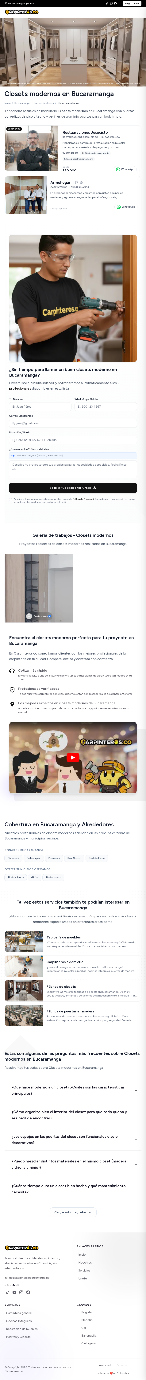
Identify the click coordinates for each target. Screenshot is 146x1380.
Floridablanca (16, 877)
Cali (83, 1328)
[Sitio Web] (81, 182)
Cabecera (13, 858)
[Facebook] (115, 3)
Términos (121, 1365)
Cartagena (88, 1343)
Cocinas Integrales (19, 1321)
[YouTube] (14, 1292)
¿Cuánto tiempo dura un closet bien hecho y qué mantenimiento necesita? (68, 1189)
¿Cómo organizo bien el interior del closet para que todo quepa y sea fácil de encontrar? (69, 1115)
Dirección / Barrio (19, 432)
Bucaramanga (22, 103)
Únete (82, 1278)
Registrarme (132, 3)
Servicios (84, 1270)
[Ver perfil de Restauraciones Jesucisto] (73, 148)
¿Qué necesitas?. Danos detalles (29, 449)
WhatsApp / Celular (86, 399)
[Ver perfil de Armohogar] (73, 195)
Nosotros (85, 1262)
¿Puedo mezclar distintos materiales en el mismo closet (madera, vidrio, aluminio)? (69, 1164)
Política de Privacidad (83, 499)
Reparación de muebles (22, 1329)
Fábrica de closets (44, 103)
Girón (34, 877)
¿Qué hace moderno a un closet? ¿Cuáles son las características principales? (68, 1090)
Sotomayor (34, 858)
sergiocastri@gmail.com (80, 159)
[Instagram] (111, 3)
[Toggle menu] (138, 12)
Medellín (87, 1320)
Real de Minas (97, 858)
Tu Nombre (16, 399)
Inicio (7, 103)
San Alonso (74, 858)
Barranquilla (89, 1335)
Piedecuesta (53, 877)
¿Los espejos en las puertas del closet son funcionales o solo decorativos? (64, 1139)
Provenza (54, 858)
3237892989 (72, 153)
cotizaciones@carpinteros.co (29, 1277)
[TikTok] (107, 3)
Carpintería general (19, 1313)
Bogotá (86, 1312)
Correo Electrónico (21, 415)
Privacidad (104, 1365)
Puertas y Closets (18, 1337)
